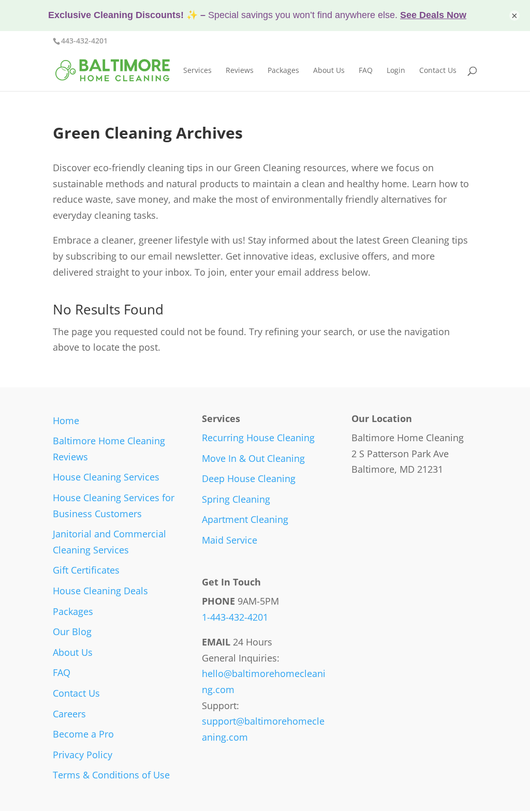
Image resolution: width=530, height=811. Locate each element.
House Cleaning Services (106, 477)
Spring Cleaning (236, 499)
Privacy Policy (82, 754)
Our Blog (72, 631)
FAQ (366, 71)
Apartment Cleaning (245, 519)
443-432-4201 (84, 41)
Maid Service (229, 540)
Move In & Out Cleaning (253, 458)
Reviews (240, 71)
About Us (329, 71)
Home (66, 420)
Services (197, 71)
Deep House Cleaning (249, 478)
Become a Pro (83, 734)
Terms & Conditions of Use (111, 775)
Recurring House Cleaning (258, 437)
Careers (69, 714)
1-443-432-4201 (235, 617)
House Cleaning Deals (100, 590)
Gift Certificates (86, 570)
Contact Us (438, 71)
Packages (283, 71)
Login (396, 71)
